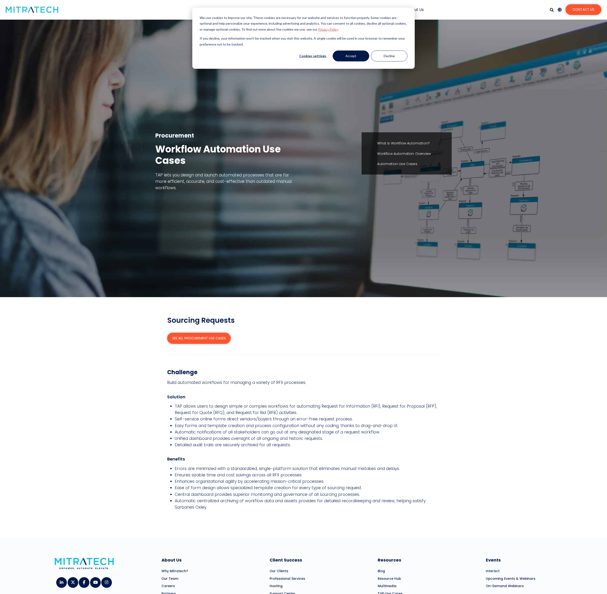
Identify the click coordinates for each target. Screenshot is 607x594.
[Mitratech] (32, 9)
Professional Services (287, 578)
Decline (389, 56)
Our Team (169, 578)
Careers (168, 586)
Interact (493, 571)
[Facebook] (84, 581)
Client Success (286, 560)
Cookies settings (312, 56)
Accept (350, 56)
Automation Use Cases (397, 163)
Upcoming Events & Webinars (510, 578)
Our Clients (279, 571)
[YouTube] (95, 581)
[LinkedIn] (61, 581)
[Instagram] (106, 581)
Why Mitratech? (174, 571)
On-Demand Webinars (505, 586)
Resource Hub (389, 578)
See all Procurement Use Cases (199, 338)
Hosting (276, 586)
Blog (381, 571)
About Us (415, 9)
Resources (389, 560)
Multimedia (387, 586)
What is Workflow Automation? (403, 143)
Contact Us (583, 9)
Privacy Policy (328, 29)
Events (493, 560)
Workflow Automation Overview (404, 153)
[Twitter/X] (73, 581)
